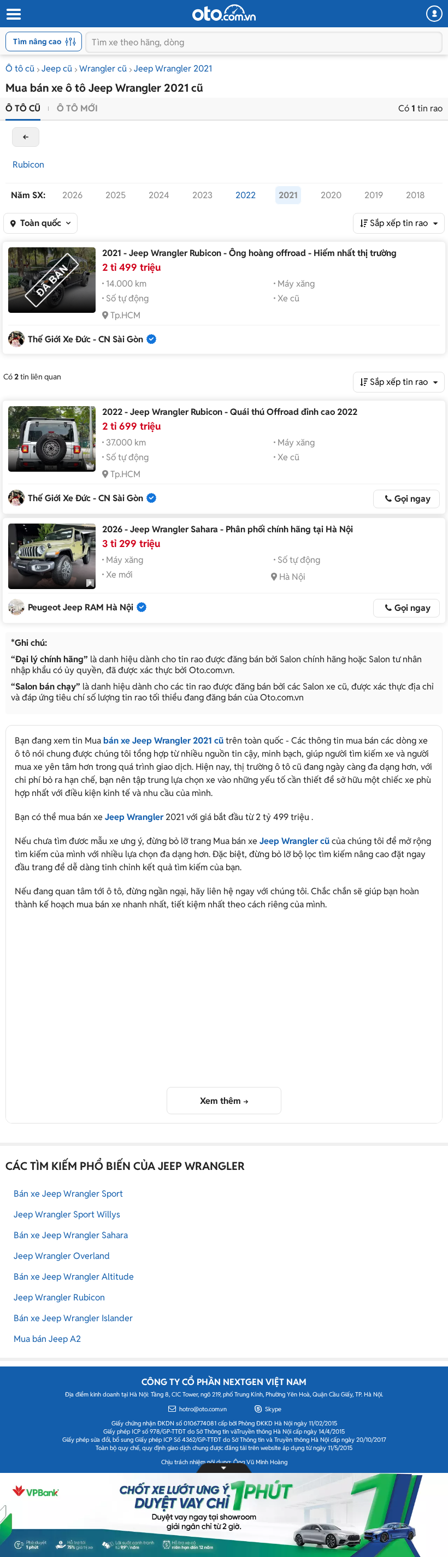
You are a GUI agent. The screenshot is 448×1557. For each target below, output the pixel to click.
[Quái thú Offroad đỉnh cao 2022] (52, 439)
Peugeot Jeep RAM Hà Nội (80, 607)
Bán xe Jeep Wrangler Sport (68, 1193)
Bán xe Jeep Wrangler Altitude (74, 1276)
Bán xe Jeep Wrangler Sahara (71, 1235)
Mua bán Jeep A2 (47, 1339)
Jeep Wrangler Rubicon (59, 1297)
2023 (202, 195)
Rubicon (28, 164)
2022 (245, 195)
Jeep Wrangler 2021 (173, 68)
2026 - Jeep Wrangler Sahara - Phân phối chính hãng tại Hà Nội (227, 529)
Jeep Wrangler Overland (62, 1256)
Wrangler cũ (103, 68)
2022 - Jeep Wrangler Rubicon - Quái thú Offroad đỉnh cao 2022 (229, 412)
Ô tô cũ (19, 68)
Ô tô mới (77, 108)
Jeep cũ (57, 68)
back (25, 137)
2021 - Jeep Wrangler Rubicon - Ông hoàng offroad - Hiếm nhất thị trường (249, 253)
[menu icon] (13, 14)
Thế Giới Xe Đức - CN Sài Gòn (85, 339)
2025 (115, 195)
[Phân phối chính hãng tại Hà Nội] (52, 556)
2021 (288, 195)
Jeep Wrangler (134, 817)
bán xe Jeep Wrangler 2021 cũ (163, 740)
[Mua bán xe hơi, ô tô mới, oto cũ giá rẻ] (224, 12)
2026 (72, 195)
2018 (415, 195)
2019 (373, 195)
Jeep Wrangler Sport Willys (67, 1214)
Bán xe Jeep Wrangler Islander (73, 1318)
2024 (159, 195)
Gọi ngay (412, 498)
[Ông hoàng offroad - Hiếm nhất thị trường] (52, 280)
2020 (331, 195)
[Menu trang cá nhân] (434, 13)
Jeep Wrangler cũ (294, 841)
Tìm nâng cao (37, 41)
